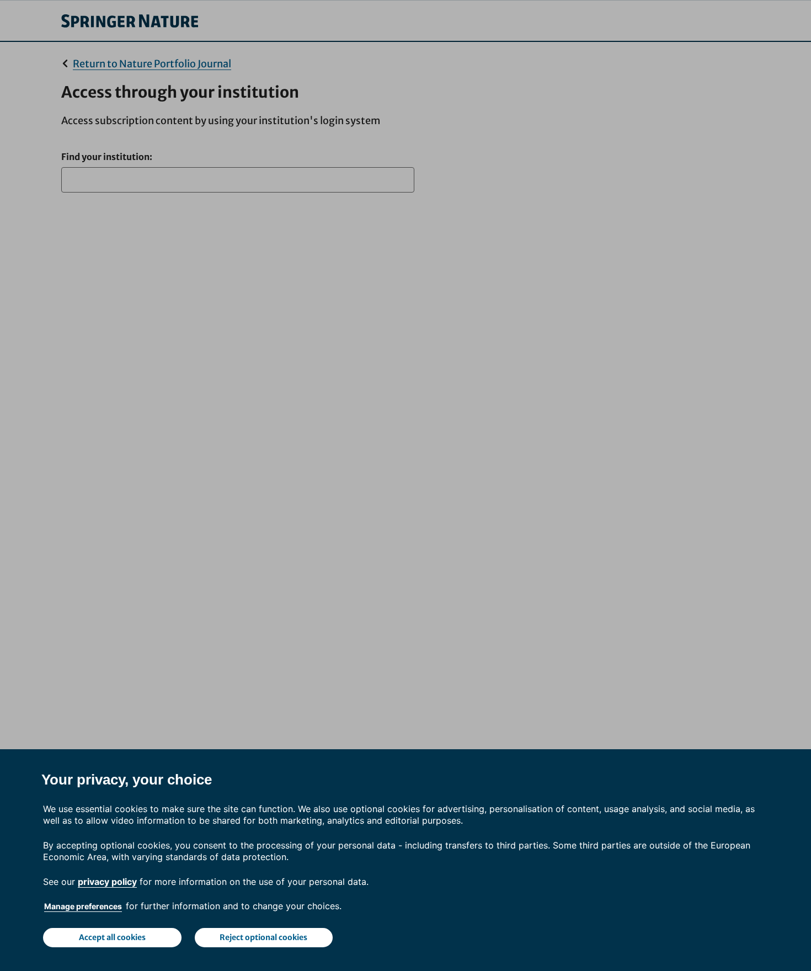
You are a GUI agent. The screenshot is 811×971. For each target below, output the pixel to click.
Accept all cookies (112, 937)
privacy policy (107, 881)
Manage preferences (83, 906)
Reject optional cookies (263, 937)
